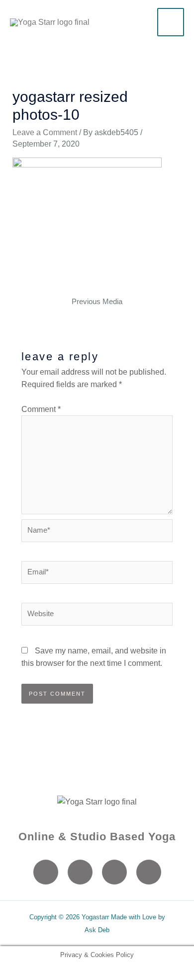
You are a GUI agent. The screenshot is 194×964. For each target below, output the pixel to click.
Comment (41, 409)
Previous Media (97, 302)
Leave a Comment (44, 132)
